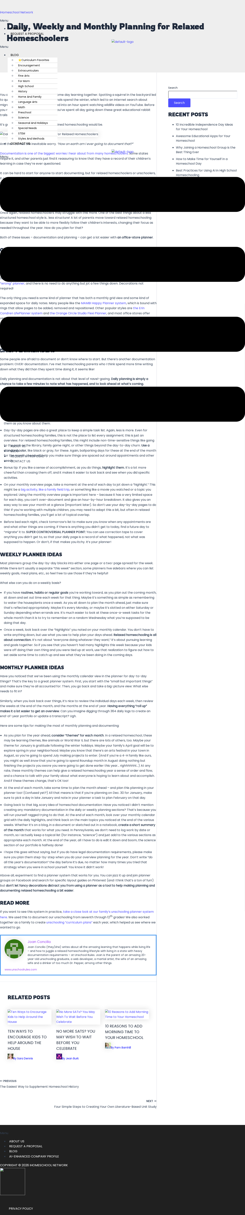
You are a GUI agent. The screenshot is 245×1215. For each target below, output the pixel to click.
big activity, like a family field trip (45, 489)
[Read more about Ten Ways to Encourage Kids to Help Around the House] (29, 1022)
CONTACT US (20, 143)
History (22, 91)
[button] (122, 20)
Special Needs (27, 128)
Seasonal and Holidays (33, 123)
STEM (21, 133)
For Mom (24, 81)
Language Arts (27, 102)
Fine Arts (23, 76)
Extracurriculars (28, 70)
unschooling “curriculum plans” (69, 922)
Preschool (24, 112)
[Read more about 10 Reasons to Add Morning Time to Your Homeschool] (127, 1017)
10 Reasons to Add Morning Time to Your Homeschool (124, 1031)
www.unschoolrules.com (21, 969)
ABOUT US (16, 1141)
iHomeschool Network (16, 12)
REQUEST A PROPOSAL (27, 34)
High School (26, 86)
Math (21, 107)
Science (23, 117)
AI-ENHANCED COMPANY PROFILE (34, 1156)
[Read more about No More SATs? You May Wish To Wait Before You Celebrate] (78, 1022)
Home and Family (30, 97)
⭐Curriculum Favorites (33, 60)
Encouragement (29, 65)
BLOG (15, 55)
